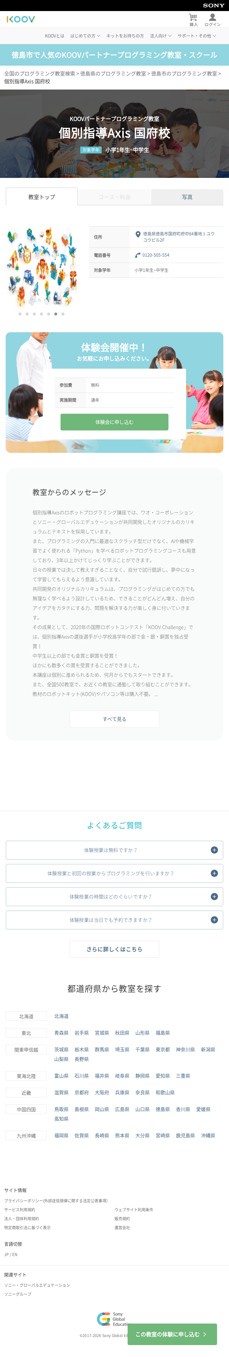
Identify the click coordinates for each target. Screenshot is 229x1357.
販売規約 (122, 1219)
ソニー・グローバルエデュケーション (37, 1285)
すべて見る (114, 719)
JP (6, 1254)
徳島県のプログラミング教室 (113, 73)
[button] (20, 314)
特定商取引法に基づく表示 (27, 1228)
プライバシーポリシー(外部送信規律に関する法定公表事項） (57, 1201)
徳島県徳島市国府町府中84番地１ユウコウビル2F (179, 237)
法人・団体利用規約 (21, 1219)
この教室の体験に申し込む (167, 1334)
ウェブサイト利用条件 (133, 1210)
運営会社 (122, 1228)
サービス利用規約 (19, 1210)
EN (14, 1254)
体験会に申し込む (114, 422)
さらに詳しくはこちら (114, 949)
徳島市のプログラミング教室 (184, 73)
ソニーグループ (17, 1294)
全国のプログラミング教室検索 (39, 73)
